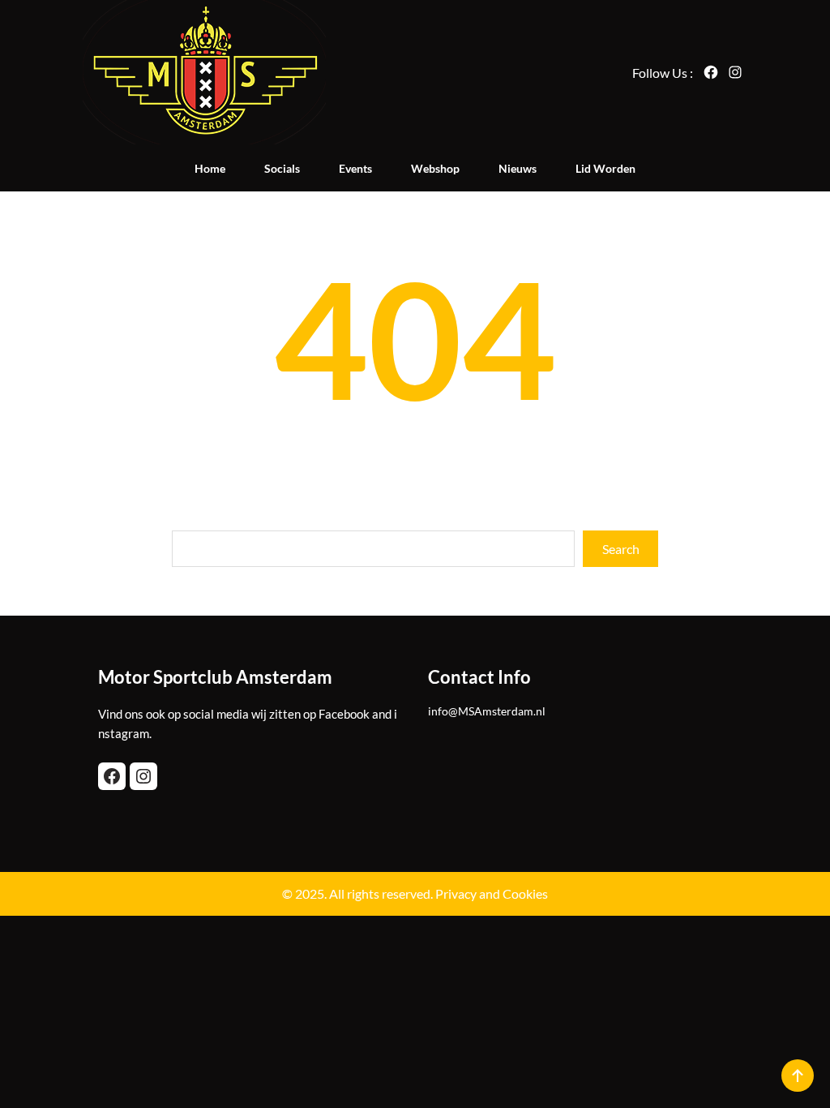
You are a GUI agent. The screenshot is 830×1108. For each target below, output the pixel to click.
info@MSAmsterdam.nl (486, 711)
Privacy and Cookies (491, 893)
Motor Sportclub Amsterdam (215, 677)
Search (621, 548)
